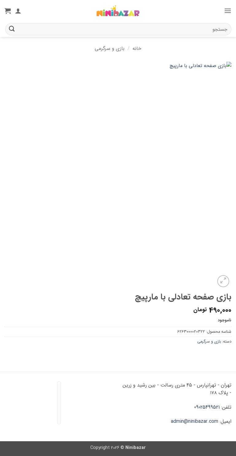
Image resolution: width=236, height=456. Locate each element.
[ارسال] (12, 29)
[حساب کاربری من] (18, 11)
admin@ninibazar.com (194, 421)
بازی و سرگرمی (109, 48)
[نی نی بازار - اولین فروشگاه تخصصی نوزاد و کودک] (118, 11)
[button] (227, 10)
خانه (136, 48)
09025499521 (207, 407)
